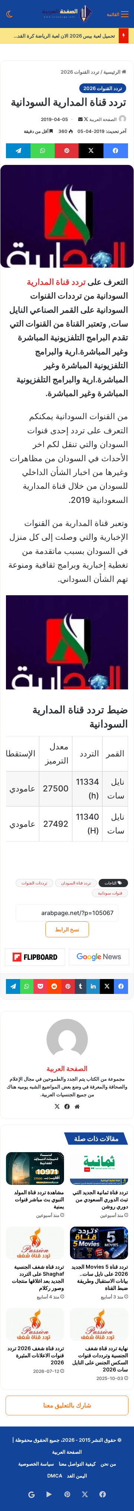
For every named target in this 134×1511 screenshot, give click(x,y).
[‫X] (56, 1106)
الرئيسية (112, 72)
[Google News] (99, 957)
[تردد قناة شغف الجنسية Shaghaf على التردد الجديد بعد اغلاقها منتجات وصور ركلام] (35, 1243)
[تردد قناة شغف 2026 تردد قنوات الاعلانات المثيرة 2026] (35, 1324)
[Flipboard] (35, 957)
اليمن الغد (77, 1476)
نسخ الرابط (67, 929)
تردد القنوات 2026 (80, 72)
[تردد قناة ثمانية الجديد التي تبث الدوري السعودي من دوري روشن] (99, 1168)
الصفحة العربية (103, 119)
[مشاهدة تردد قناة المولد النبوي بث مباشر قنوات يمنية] (35, 1168)
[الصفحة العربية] (67, 14)
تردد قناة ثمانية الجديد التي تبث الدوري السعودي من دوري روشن (100, 1199)
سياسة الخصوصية (36, 1464)
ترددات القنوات (34, 883)
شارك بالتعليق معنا (67, 1405)
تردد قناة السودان (76, 883)
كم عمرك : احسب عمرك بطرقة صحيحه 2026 (62, 36)
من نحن (108, 1464)
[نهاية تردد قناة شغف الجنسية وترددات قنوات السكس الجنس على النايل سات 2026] (99, 1324)
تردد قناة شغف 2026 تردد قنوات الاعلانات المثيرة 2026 (35, 1355)
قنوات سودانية (110, 893)
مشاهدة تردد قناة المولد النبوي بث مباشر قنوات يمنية (39, 1199)
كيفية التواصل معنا (77, 1464)
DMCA (54, 1476)
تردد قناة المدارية (56, 282)
